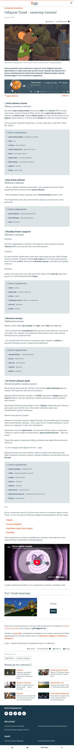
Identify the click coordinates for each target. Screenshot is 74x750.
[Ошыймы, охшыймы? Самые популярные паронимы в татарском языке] (9, 672)
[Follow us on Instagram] (15, 713)
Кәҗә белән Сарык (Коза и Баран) (20, 528)
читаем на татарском (13, 8)
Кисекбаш (11, 533)
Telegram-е (52, 636)
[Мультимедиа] (27, 747)
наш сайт (18, 633)
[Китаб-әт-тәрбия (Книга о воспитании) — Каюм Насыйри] (9, 685)
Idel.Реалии (44, 747)
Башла (53, 611)
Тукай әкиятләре (38, 83)
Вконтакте (44, 636)
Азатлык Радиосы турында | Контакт (16, 730)
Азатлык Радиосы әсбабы (46, 741)
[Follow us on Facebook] (6, 713)
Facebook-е (62, 636)
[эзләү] (62, 747)
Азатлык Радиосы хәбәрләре (14, 741)
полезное (20, 670)
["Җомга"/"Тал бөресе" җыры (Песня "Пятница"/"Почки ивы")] (43, 672)
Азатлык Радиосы (39, 85)
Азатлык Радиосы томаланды (14, 726)
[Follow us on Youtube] (11, 713)
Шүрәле (10, 520)
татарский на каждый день (59, 693)
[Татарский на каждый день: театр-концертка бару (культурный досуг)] (43, 696)
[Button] (50, 21)
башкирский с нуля (57, 683)
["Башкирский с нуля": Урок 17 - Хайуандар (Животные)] (43, 685)
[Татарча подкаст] (12, 747)
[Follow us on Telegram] (19, 713)
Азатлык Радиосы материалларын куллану (52, 726)
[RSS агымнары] (24, 713)
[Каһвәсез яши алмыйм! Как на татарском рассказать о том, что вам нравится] (9, 696)
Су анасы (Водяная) (14, 524)
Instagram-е (8, 638)
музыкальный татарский (59, 670)
